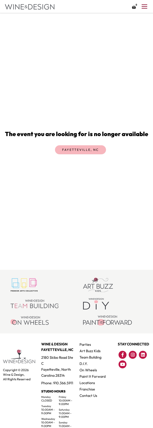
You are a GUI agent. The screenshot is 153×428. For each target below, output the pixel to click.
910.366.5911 (63, 383)
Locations (87, 383)
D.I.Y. (83, 363)
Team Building (90, 357)
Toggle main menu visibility (144, 6)
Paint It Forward (92, 376)
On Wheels (88, 370)
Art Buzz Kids (90, 351)
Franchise (87, 389)
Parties (85, 344)
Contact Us (88, 395)
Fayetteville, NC (80, 150)
